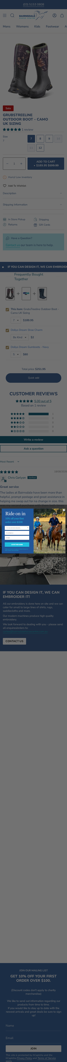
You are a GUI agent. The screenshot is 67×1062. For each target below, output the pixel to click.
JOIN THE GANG (17, 544)
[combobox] (16, 528)
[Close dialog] (64, 510)
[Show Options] (27, 528)
